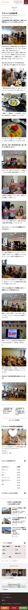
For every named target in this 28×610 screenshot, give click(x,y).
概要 (10, 556)
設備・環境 (17, 546)
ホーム (3, 472)
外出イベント (5, 469)
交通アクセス (18, 553)
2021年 (18, 482)
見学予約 (14, 608)
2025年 (18, 472)
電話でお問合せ (23, 608)
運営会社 (3, 600)
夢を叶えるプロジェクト (6, 480)
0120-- (17, 2)
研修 (3, 484)
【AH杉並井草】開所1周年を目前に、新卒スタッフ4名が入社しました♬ (7, 410)
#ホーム (10, 17)
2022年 (18, 480)
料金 (4, 553)
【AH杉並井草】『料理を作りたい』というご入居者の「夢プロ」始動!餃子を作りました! (20, 411)
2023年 (18, 477)
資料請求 (5, 608)
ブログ (16, 550)
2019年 (18, 488)
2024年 (18, 475)
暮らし (4, 550)
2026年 (18, 469)
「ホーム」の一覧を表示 (14, 420)
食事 (3, 475)
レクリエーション (6, 477)
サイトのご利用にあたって (7, 597)
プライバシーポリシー (6, 594)
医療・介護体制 (6, 546)
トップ (3, 560)
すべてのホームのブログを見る (10, 493)
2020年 (18, 485)
